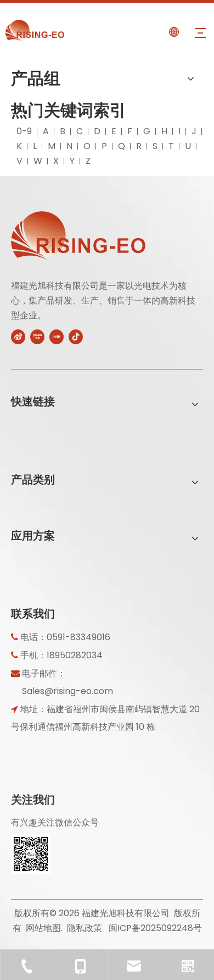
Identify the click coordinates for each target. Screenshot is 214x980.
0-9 (24, 131)
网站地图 (43, 928)
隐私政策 (84, 928)
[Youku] (37, 336)
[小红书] (56, 336)
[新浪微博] (18, 336)
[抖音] (76, 336)
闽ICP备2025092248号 (155, 928)
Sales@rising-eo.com (67, 691)
